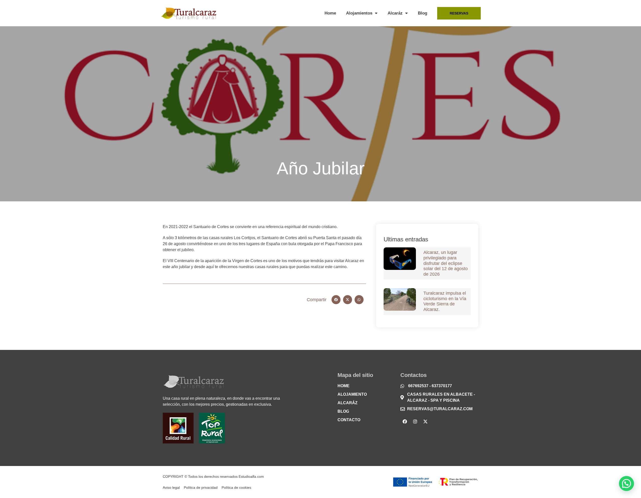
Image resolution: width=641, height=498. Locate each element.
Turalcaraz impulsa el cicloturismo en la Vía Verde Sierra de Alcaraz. (444, 301)
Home (330, 13)
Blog (422, 13)
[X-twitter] (425, 421)
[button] (336, 299)
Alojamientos (359, 13)
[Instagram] (415, 421)
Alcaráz (395, 13)
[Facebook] (404, 421)
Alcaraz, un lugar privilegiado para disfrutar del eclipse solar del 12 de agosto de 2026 (445, 263)
